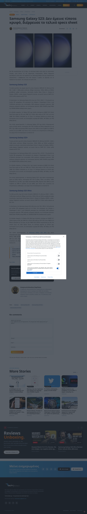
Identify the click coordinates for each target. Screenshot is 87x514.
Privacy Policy (50, 277)
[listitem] (43, 253)
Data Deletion (36, 277)
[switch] (58, 255)
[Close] (64, 237)
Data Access (43, 277)
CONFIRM (35, 272)
